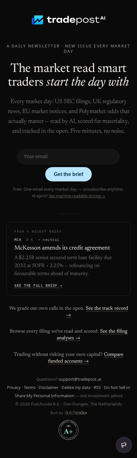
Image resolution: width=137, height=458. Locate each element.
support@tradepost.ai (80, 379)
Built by (57, 412)
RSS (97, 387)
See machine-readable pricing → (77, 196)
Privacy (14, 387)
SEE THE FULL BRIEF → (38, 285)
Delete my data (75, 387)
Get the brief (68, 174)
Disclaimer (48, 387)
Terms (29, 387)
